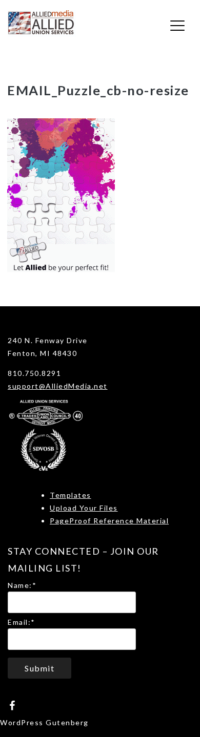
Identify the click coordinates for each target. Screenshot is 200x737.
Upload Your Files (84, 507)
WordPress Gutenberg (44, 722)
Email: (21, 622)
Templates (70, 495)
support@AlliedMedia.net (58, 386)
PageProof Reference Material (109, 520)
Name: (22, 585)
